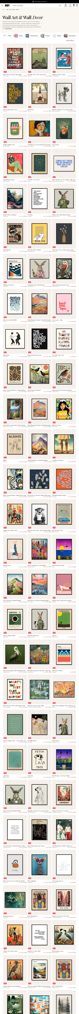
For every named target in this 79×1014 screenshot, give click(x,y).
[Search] (60, 5)
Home (3, 9)
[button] (70, 40)
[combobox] (36, 5)
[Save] (25, 45)
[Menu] (2, 5)
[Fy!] (7, 5)
